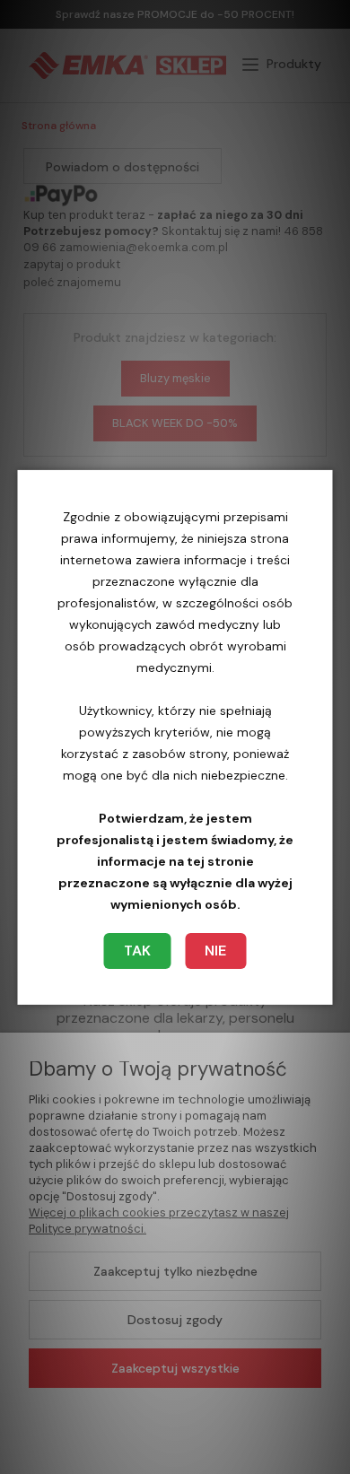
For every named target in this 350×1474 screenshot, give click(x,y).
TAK (137, 950)
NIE (215, 950)
